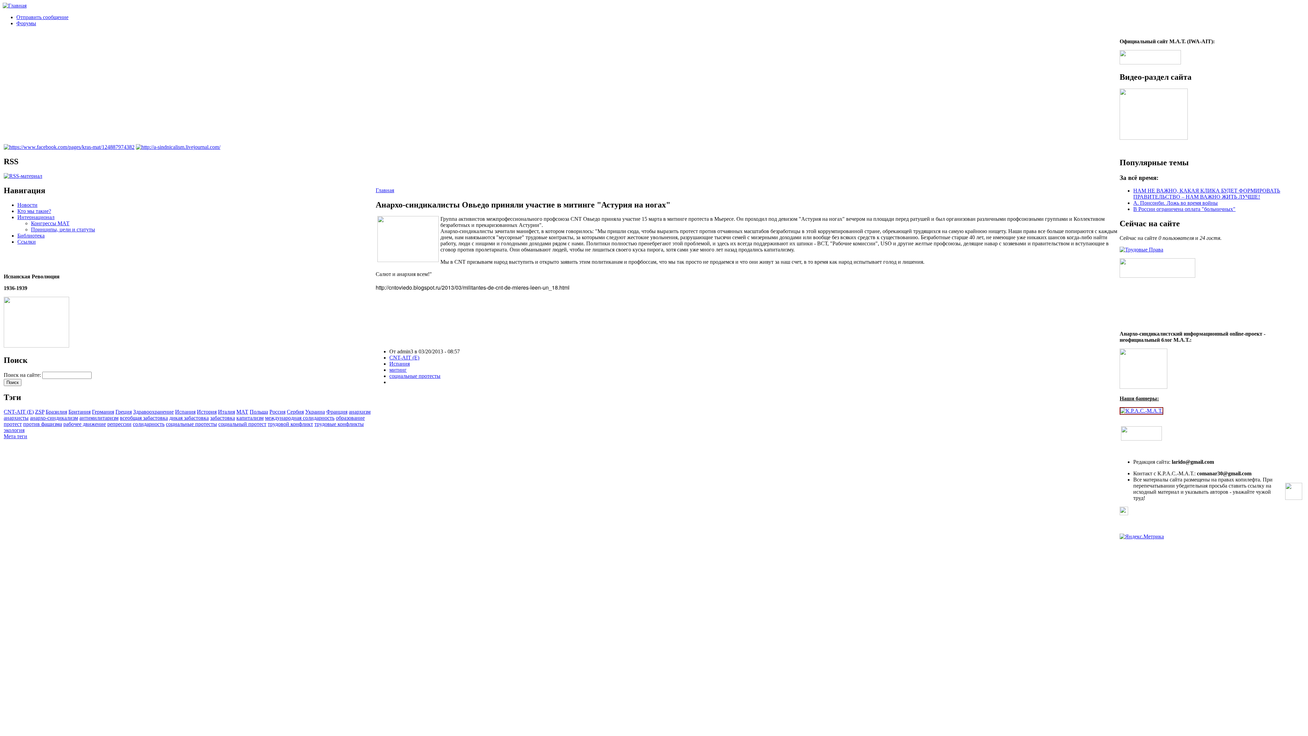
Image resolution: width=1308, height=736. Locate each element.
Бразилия (56, 412)
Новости (27, 205)
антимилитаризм (99, 418)
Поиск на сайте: (23, 375)
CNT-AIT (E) (19, 412)
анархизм (360, 412)
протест (13, 424)
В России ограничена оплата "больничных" (1184, 209)
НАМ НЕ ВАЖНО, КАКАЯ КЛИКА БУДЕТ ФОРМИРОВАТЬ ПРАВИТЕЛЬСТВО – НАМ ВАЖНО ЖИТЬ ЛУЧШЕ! (1206, 194)
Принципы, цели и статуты (63, 229)
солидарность (149, 424)
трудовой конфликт (290, 424)
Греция (123, 412)
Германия (103, 412)
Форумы (26, 23)
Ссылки (26, 242)
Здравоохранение (153, 412)
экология (14, 430)
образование (350, 418)
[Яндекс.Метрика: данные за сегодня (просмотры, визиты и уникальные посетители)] (1142, 537)
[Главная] (15, 6)
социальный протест (242, 424)
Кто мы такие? (34, 211)
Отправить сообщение (42, 17)
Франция (336, 412)
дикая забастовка (189, 418)
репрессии (119, 424)
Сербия (295, 412)
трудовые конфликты (339, 424)
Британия (79, 412)
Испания (185, 412)
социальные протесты (191, 424)
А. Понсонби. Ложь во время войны (1175, 203)
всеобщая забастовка (144, 418)
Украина (315, 412)
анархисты (16, 418)
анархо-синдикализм (54, 418)
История (207, 412)
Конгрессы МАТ (50, 223)
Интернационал (35, 217)
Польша (259, 412)
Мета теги (15, 436)
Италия (226, 412)
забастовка (222, 418)
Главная (385, 190)
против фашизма (42, 424)
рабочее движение (84, 424)
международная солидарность (299, 418)
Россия (277, 412)
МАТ (242, 412)
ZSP (39, 412)
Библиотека (31, 236)
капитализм (250, 418)
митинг (398, 370)
